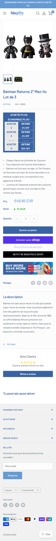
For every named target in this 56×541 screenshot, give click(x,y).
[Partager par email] (51, 283)
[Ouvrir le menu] (4, 13)
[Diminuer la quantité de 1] (17, 218)
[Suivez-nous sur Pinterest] (17, 505)
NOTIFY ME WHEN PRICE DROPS (28, 254)
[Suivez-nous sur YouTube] (23, 505)
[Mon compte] (44, 13)
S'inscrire (12, 475)
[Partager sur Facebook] (33, 283)
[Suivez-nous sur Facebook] (5, 505)
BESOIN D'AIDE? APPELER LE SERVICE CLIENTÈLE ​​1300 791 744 (28, 4)
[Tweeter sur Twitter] (45, 283)
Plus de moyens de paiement (28, 247)
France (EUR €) (28, 490)
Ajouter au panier (28, 230)
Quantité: (7, 218)
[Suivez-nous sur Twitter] (11, 505)
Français (8, 490)
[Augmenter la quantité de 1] (34, 218)
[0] (50, 13)
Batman (7, 104)
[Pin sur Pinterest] (39, 283)
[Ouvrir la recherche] (38, 13)
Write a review (28, 373)
